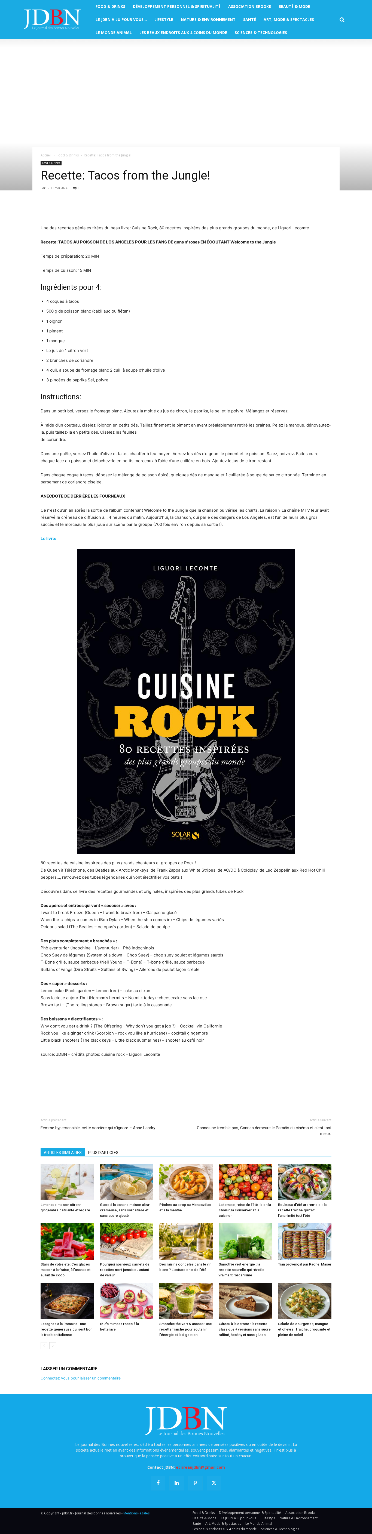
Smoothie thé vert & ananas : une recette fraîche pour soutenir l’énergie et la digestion (185, 1329)
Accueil (46, 155)
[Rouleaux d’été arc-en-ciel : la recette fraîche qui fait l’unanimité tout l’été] (304, 1182)
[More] (109, 208)
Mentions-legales (136, 1513)
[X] (58, 208)
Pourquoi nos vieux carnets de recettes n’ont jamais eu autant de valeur (125, 1269)
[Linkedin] (96, 208)
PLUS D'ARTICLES (103, 1152)
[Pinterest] (71, 208)
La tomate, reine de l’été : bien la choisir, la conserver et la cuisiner (245, 1210)
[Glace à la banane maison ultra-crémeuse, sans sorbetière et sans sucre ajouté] (126, 1182)
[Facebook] (46, 208)
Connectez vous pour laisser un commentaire (81, 1378)
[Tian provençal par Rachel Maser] (304, 1241)
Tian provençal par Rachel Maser (304, 1264)
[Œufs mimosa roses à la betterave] (126, 1301)
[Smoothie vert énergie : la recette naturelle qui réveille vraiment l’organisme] (245, 1241)
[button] (342, 20)
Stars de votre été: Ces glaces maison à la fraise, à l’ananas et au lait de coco (65, 1269)
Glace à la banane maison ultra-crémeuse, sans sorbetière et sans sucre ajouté (125, 1210)
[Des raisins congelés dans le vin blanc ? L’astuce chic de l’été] (186, 1241)
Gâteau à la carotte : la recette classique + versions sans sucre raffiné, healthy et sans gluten (245, 1329)
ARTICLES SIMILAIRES (63, 1152)
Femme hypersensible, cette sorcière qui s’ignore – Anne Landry (98, 1127)
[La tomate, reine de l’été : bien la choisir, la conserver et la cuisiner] (245, 1182)
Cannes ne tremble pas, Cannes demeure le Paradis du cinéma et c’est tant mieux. (264, 1130)
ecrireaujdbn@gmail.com (200, 1467)
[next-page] (52, 1345)
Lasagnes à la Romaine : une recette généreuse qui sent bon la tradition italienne (66, 1329)
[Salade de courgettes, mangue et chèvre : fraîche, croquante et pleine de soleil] (304, 1301)
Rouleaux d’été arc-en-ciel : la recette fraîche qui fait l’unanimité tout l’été (302, 1210)
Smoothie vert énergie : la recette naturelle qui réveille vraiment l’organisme (241, 1269)
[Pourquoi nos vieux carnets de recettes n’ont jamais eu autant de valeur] (126, 1241)
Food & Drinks (68, 155)
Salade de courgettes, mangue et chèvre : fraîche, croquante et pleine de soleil (304, 1329)
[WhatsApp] (83, 208)
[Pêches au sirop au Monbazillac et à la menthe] (186, 1182)
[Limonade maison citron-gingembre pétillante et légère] (67, 1182)
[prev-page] (44, 1345)
